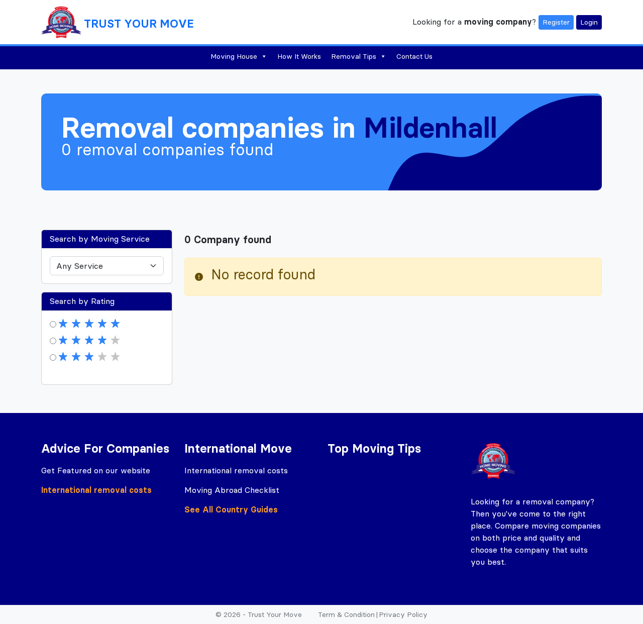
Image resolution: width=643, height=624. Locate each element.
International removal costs (96, 490)
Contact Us (414, 56)
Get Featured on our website (95, 470)
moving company (498, 21)
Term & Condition (346, 614)
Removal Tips (353, 56)
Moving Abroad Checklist (231, 490)
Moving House (233, 56)
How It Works (299, 56)
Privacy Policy (403, 614)
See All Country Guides (231, 509)
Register (556, 22)
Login (589, 22)
